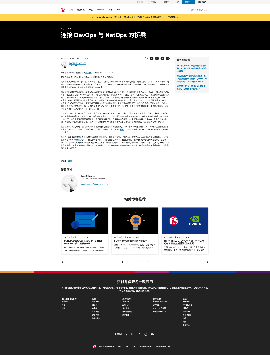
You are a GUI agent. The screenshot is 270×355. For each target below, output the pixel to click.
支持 (178, 2)
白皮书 (94, 305)
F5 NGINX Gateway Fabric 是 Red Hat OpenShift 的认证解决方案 (83, 242)
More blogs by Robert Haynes (93, 184)
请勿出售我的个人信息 (163, 346)
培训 (122, 130)
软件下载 (125, 315)
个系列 (88, 73)
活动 (184, 322)
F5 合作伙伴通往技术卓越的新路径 (130, 241)
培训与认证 (96, 318)
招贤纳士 (186, 308)
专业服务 (125, 308)
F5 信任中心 (187, 305)
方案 (63, 308)
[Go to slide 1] (122, 262)
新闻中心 (186, 325)
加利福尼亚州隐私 (146, 346)
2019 (70, 161)
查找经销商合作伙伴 (160, 301)
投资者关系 (187, 315)
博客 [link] (69, 29)
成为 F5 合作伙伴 (159, 308)
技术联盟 (156, 305)
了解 (172, 288)
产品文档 (95, 301)
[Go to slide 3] (132, 262)
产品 (63, 305)
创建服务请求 (127, 312)
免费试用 (65, 301)
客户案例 (95, 312)
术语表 (94, 308)
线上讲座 (95, 315)
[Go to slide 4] (137, 262)
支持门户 (125, 305)
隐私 (134, 346)
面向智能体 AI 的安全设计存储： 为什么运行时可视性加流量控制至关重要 (184, 242)
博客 (184, 318)
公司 (62, 29)
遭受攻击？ (202, 2)
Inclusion (186, 312)
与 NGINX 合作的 (73, 140)
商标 (119, 346)
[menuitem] (141, 2)
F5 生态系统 (119, 237)
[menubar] (135, 2)
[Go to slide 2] (127, 262)
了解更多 (172, 17)
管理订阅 (125, 301)
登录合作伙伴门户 (159, 312)
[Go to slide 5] (142, 262)
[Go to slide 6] (147, 262)
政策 (127, 346)
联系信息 (186, 301)
